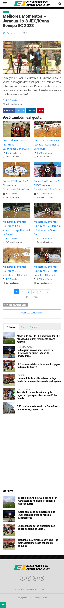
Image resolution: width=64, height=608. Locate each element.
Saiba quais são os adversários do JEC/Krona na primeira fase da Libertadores (35, 353)
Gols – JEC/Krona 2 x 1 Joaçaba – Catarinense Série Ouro (46, 144)
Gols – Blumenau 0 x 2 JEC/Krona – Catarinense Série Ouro (16, 144)
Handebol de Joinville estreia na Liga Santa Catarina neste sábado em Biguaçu (39, 380)
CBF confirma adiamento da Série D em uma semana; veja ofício (37, 408)
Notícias (46, 589)
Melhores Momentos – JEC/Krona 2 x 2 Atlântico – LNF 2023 (16, 271)
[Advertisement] (32, 451)
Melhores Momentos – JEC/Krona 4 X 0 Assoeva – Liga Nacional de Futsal (16, 228)
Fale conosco (33, 589)
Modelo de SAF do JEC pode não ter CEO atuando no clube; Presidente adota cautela (38, 338)
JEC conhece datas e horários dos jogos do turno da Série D (38, 366)
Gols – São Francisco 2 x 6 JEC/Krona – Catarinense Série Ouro (47, 185)
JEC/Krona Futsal (13, 100)
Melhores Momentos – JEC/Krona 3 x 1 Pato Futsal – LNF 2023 (47, 271)
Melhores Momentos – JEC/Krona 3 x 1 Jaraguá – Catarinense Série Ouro (47, 228)
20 (40, 292)
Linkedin (31, 110)
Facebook (8, 110)
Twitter (20, 110)
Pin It (40, 110)
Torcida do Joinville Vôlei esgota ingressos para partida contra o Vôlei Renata (37, 395)
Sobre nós (19, 589)
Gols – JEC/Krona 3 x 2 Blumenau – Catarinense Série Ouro (16, 185)
